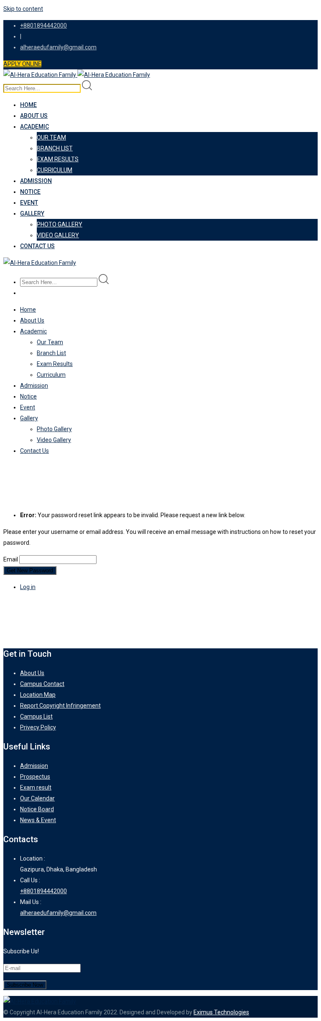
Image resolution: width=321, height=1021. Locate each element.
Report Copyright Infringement (60, 705)
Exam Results (58, 159)
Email (10, 559)
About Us (34, 115)
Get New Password (30, 570)
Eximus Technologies (221, 1012)
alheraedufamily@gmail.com (58, 47)
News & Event (38, 820)
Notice (30, 191)
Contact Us (37, 246)
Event (29, 202)
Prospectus (35, 776)
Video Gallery (58, 235)
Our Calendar (37, 798)
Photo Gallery (59, 224)
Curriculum (54, 170)
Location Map (38, 694)
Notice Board (37, 809)
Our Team (51, 137)
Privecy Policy (38, 727)
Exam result (35, 787)
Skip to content (23, 8)
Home (28, 105)
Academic (34, 126)
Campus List (36, 716)
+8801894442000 (43, 25)
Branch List (55, 148)
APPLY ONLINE (22, 64)
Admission (36, 181)
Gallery (32, 213)
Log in (28, 587)
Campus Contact (42, 684)
